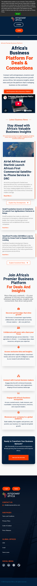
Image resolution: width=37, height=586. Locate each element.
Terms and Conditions (8, 516)
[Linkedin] (8, 565)
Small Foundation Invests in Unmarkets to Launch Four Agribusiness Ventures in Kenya (18, 211)
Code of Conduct (7, 525)
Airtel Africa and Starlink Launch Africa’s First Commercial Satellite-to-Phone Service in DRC (18, 170)
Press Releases (6, 530)
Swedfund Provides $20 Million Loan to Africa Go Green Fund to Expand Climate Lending (18, 238)
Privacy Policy (6, 521)
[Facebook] (3, 565)
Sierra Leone (5, 552)
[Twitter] (19, 565)
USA (3, 543)
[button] (18, 37)
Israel (3, 547)
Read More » (8, 196)
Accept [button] (18, 14)
